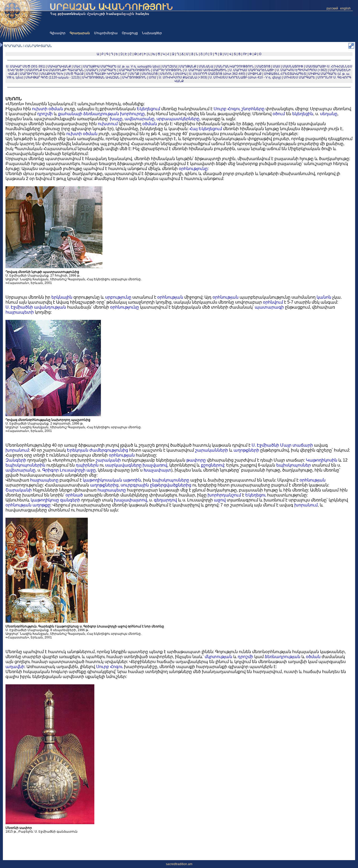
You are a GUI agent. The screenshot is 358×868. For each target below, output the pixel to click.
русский (332, 8)
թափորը (196, 460)
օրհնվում (273, 302)
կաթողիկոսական (102, 480)
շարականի (108, 460)
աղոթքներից (104, 485)
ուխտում (108, 123)
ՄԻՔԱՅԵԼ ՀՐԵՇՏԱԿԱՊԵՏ (285, 74)
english (345, 8)
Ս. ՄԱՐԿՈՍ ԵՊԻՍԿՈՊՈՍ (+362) (301, 70)
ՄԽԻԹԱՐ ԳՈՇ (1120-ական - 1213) (52, 77)
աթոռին (132, 480)
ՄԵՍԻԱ (181, 74)
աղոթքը (41, 505)
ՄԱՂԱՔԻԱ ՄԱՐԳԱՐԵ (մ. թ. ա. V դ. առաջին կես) (121, 66)
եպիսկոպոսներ (293, 465)
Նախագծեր (152, 33)
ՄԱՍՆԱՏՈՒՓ (293, 66)
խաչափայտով (130, 500)
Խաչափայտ (157, 470)
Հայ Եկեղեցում (205, 128)
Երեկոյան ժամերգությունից (97, 450)
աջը (91, 470)
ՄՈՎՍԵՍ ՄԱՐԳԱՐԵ (299, 77)
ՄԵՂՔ (134, 74)
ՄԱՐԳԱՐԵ (108, 70)
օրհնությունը (193, 168)
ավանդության (50, 307)
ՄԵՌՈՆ (166, 74)
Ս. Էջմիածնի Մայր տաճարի (282, 445)
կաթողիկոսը (45, 500)
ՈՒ (245, 54)
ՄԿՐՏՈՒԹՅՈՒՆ (134, 77)
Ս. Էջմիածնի (19, 307)
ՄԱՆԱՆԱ (206, 66)
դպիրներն (87, 465)
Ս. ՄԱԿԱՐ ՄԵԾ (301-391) (25, 66)
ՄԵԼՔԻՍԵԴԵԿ (51, 74)
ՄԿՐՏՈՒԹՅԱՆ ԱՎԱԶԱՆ (101, 77)
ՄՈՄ (152, 77)
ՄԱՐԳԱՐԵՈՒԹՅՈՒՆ (134, 70)
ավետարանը (139, 119)
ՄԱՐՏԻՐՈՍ (29, 74)
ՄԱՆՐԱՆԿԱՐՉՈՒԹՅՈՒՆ (234, 66)
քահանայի (70, 114)
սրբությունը (118, 297)
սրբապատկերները (177, 119)
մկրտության (218, 656)
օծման (55, 109)
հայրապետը (44, 480)
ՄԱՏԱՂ (92, 70)
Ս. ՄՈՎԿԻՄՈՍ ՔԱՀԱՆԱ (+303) (183, 77)
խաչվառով (155, 465)
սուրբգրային (135, 485)
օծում (279, 114)
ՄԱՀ (77, 66)
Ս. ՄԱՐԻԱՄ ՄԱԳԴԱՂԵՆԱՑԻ (251, 70)
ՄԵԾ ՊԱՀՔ (75, 74)
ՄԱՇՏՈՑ (263, 66)
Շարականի (19, 490)
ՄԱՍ (276, 66)
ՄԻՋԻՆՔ (255, 74)
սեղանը (328, 114)
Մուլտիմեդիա (106, 33)
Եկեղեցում (148, 109)
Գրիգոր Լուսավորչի (63, 470)
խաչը (116, 119)
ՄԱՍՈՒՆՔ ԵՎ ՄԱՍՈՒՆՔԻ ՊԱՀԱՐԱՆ (55, 70)
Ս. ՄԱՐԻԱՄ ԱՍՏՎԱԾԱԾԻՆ (206, 70)
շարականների (211, 450)
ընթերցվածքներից (170, 485)
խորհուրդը (132, 114)
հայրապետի (20, 312)
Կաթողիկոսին (321, 460)
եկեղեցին (302, 114)
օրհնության (170, 297)
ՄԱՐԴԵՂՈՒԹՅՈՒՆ (167, 70)
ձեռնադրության (101, 114)
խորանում (17, 450)
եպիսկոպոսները (170, 480)
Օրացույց (130, 33)
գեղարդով (165, 500)
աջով (220, 500)
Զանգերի (16, 460)
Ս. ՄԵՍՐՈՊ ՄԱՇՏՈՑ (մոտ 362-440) (217, 74)
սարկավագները (123, 465)
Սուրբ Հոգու (227, 109)
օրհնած (74, 495)
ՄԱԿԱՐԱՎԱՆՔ (59, 66)
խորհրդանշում (224, 495)
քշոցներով (212, 465)
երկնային (61, 297)
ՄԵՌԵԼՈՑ (150, 74)
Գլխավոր (58, 33)
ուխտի (39, 109)
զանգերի (70, 500)
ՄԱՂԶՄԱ (169, 66)
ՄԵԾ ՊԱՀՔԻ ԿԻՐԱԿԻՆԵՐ (106, 74)
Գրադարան (80, 33)
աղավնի (15, 666)
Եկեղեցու (255, 495)
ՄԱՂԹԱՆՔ (187, 66)
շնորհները (252, 109)
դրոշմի (45, 114)
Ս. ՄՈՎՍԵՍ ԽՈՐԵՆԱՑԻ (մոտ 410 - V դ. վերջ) (245, 77)
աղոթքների (246, 450)
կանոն (324, 297)
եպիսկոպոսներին (25, 465)
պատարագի (269, 307)
